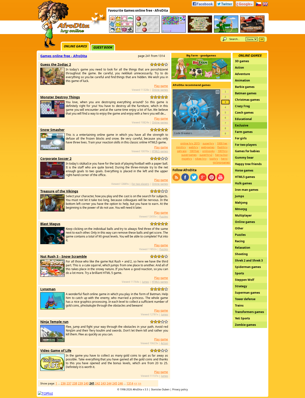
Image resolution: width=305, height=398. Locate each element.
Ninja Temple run (54, 321)
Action (164, 343)
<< (135, 383)
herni (224, 158)
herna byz (221, 154)
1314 (130, 383)
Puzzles (163, 216)
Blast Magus (50, 224)
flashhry (222, 147)
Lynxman (48, 289)
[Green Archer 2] (226, 32)
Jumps (145, 281)
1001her (194, 151)
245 (114, 383)
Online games (75, 46)
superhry (208, 143)
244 (109, 383)
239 (80, 383)
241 (91, 383)
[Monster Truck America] (252, 32)
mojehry (187, 158)
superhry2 (205, 154)
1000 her (222, 143)
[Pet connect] (121, 32)
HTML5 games (160, 151)
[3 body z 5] (159, 64)
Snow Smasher (52, 129)
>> (139, 383)
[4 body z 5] (162, 64)
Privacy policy (180, 389)
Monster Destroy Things (60, 97)
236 (63, 383)
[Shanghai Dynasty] (200, 32)
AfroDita (137, 389)
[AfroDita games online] (62, 32)
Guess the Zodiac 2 (55, 64)
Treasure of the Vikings (59, 191)
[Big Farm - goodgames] (201, 78)
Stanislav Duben (160, 389)
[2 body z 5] (155, 64)
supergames (189, 154)
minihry (181, 147)
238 (74, 383)
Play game (161, 86)
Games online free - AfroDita (63, 56)
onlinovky (208, 151)
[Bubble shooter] (173, 32)
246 (120, 383)
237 (68, 383)
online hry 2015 (190, 143)
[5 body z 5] (166, 64)
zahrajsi (182, 151)
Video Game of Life (55, 350)
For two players (140, 184)
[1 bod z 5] (152, 64)
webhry (193, 147)
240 (86, 383)
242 (97, 383)
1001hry (223, 151)
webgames (207, 147)
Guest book (102, 47)
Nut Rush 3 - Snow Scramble (63, 256)
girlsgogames (221, 162)
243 (103, 383)
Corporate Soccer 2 (55, 158)
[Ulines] (147, 32)
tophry (213, 158)
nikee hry (201, 158)
